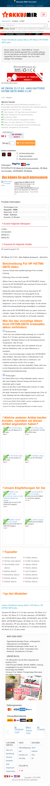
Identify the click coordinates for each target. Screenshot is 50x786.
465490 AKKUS (10, 558)
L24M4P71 (4, 32)
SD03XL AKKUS (31, 564)
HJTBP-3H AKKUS (32, 561)
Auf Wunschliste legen (26, 153)
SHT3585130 (12, 32)
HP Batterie (28, 171)
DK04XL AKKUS (31, 582)
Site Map (22, 758)
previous (7, 732)
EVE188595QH (38, 32)
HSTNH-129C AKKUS (12, 561)
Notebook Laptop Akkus (18, 40)
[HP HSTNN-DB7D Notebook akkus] (25, 67)
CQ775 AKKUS (31, 571)
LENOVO (35, 751)
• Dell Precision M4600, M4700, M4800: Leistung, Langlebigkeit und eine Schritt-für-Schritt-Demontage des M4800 (24, 403)
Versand (40, 6)
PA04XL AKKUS (31, 568)
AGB (7, 764)
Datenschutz (10, 771)
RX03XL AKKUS (31, 575)
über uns (10, 6)
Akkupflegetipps (24, 748)
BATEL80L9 (23, 29)
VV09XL (4, 229)
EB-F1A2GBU (23, 32)
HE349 (30, 32)
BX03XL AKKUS (10, 571)
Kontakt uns (23, 755)
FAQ (20, 751)
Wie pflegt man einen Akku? (28, 159)
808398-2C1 (5, 235)
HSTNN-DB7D (18, 171)
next (45, 732)
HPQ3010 (9, 97)
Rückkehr (19, 6)
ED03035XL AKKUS (11, 575)
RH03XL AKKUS (10, 578)
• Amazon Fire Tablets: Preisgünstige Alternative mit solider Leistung (22, 406)
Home (4, 40)
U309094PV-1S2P (43, 29)
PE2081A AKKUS (31, 578)
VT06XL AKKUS (31, 558)
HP (33, 758)
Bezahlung (30, 6)
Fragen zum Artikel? (25, 156)
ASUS (33, 748)
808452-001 (5, 238)
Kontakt (33, 2)
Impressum (10, 768)
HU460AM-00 (32, 29)
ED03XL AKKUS (10, 582)
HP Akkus (34, 40)
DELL (33, 755)
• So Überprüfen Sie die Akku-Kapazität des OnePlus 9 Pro (20, 398)
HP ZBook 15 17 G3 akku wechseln (26, 168)
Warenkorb (6, 21)
